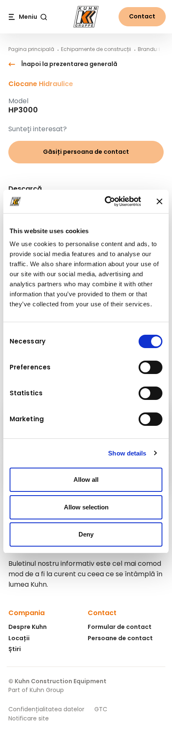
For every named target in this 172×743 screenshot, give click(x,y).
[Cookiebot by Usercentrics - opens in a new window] (106, 201)
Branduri (149, 49)
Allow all (86, 479)
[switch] (150, 367)
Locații (19, 638)
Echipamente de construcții (96, 49)
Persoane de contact (120, 638)
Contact (142, 16)
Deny (86, 534)
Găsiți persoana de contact (86, 152)
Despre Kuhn (27, 627)
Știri (14, 649)
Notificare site (28, 718)
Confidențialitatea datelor (46, 709)
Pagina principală (31, 49)
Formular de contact (120, 627)
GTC (100, 709)
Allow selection (86, 507)
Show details (127, 453)
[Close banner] (159, 201)
